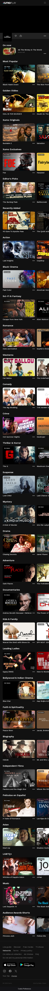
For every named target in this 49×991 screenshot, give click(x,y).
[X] (16, 971)
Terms (15, 950)
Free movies (28, 947)
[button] (24, 51)
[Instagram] (4, 971)
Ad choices (28, 954)
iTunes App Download (10, 965)
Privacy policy (26, 950)
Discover (17, 947)
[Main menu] (45, 2)
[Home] (9, 3)
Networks (7, 950)
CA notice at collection (12, 954)
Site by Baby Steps (39, 983)
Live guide (7, 947)
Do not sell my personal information (18, 958)
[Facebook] (10, 971)
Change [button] (14, 976)
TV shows (40, 947)
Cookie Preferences (24, 989)
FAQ (37, 954)
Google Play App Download (27, 965)
